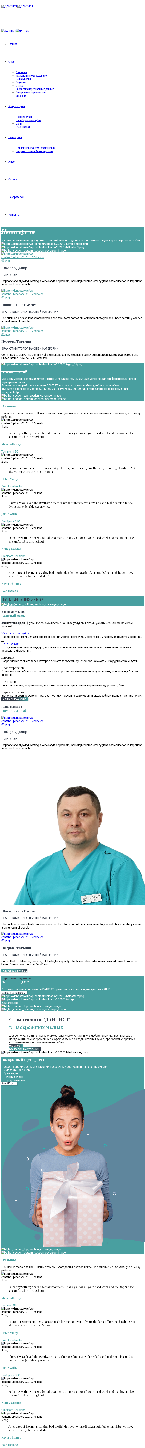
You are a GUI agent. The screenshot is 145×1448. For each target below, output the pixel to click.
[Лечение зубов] (2, 640)
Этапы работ (23, 127)
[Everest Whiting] (23, 260)
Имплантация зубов (15, 633)
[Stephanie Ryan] (23, 334)
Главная (12, 44)
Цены (19, 123)
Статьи (19, 85)
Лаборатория (16, 197)
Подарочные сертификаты (31, 92)
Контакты (13, 214)
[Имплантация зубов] (2, 629)
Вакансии (21, 95)
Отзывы (12, 179)
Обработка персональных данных (35, 89)
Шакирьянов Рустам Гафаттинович (35, 148)
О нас (11, 61)
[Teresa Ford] (23, 297)
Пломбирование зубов (28, 120)
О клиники (21, 72)
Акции (11, 161)
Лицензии (21, 82)
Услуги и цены (16, 106)
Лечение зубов (24, 117)
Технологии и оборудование (32, 75)
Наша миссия (23, 79)
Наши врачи (15, 137)
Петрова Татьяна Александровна (34, 151)
